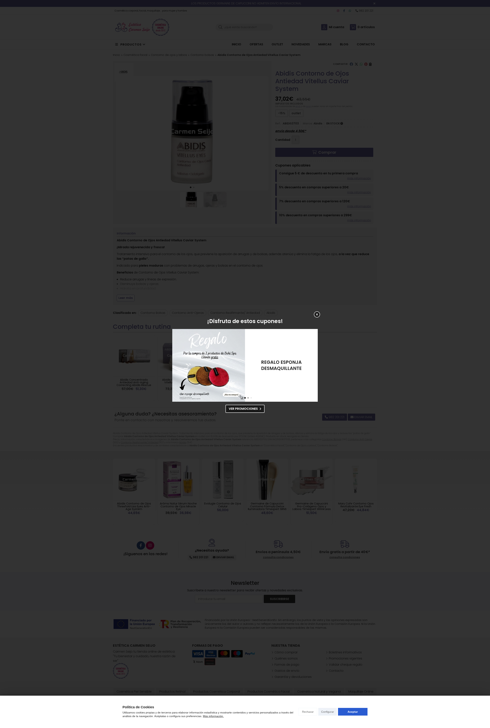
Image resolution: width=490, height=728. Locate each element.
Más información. (213, 716)
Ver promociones (243, 408)
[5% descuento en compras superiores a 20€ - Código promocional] (208, 365)
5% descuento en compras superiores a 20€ (281, 365)
